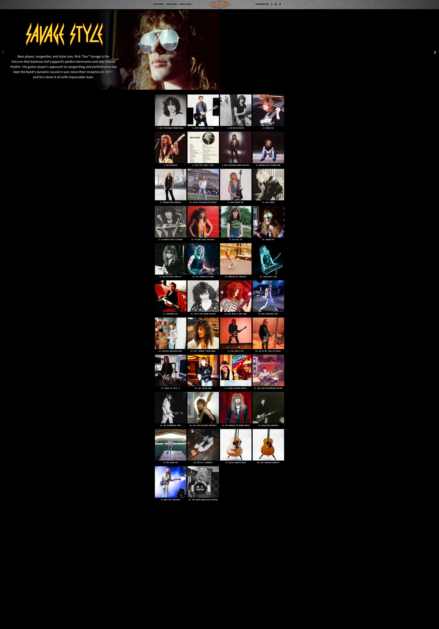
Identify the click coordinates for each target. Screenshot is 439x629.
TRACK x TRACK (185, 4)
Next (436, 52)
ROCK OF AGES (172, 4)
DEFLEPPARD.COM (262, 4)
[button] (282, 4)
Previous (4, 52)
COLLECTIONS (159, 4)
